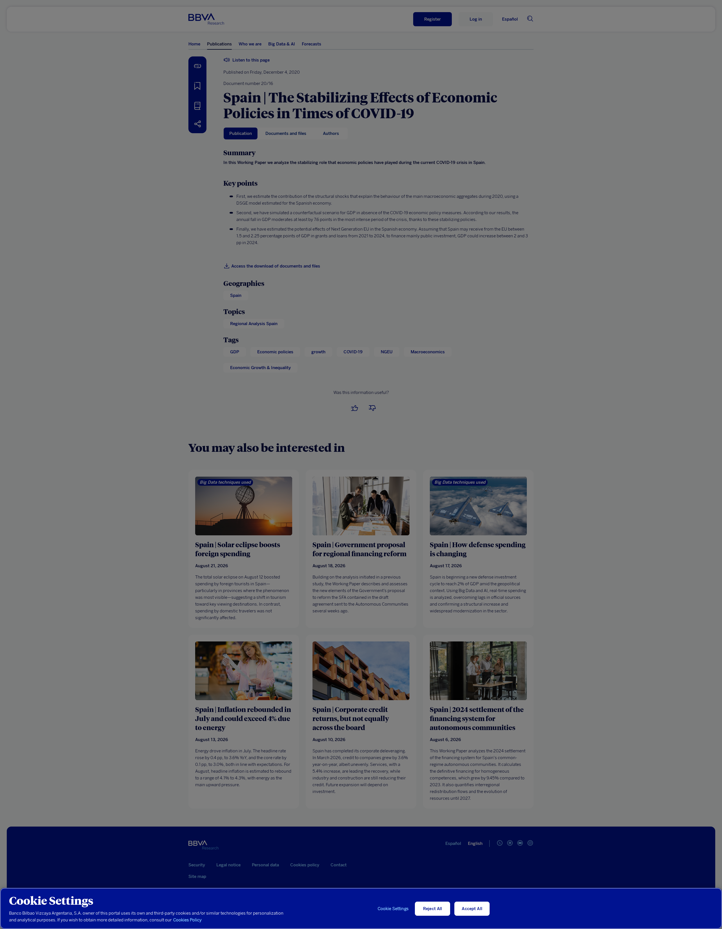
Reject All (432, 908)
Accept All (472, 908)
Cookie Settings (393, 908)
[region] (361, 908)
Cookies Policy (187, 920)
